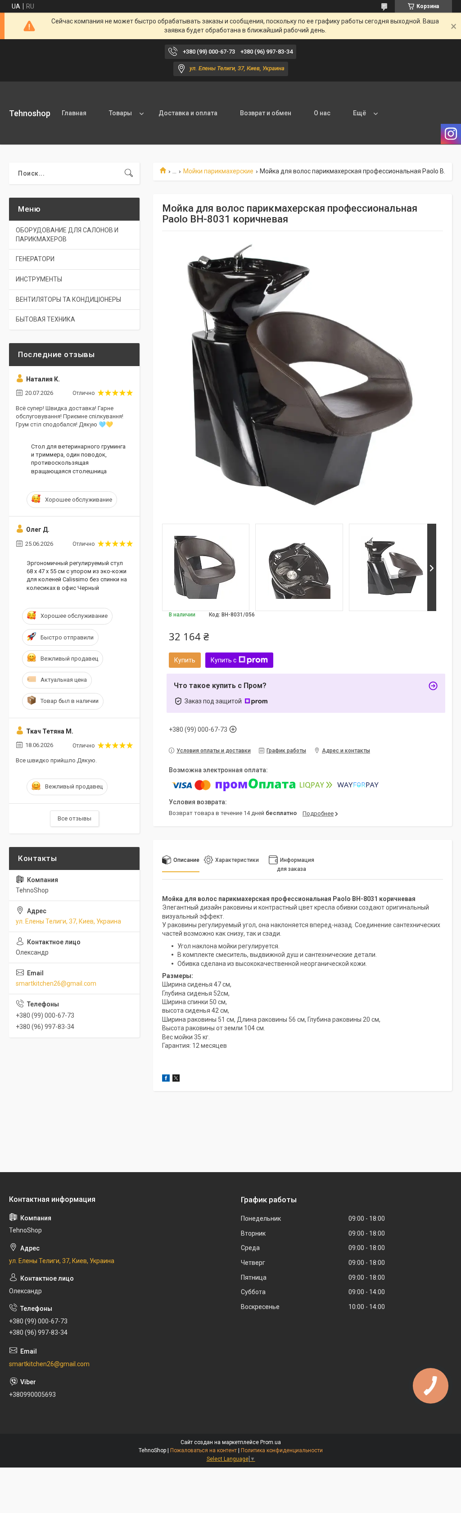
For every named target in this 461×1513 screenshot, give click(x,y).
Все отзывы (74, 818)
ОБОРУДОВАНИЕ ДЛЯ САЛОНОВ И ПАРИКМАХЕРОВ (67, 234)
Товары (120, 113)
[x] (176, 1079)
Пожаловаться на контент (203, 1450)
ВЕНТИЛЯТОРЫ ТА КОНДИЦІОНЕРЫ (68, 299)
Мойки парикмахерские (218, 171)
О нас (322, 113)
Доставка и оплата (187, 113)
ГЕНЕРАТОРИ (35, 259)
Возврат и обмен (265, 113)
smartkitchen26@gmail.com (56, 983)
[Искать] (129, 173)
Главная (74, 113)
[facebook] (166, 1079)
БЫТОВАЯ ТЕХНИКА (45, 319)
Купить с (223, 660)
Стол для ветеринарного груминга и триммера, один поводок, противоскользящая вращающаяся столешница (78, 459)
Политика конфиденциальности (282, 1450)
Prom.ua (270, 1442)
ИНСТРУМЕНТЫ (39, 279)
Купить (184, 660)
